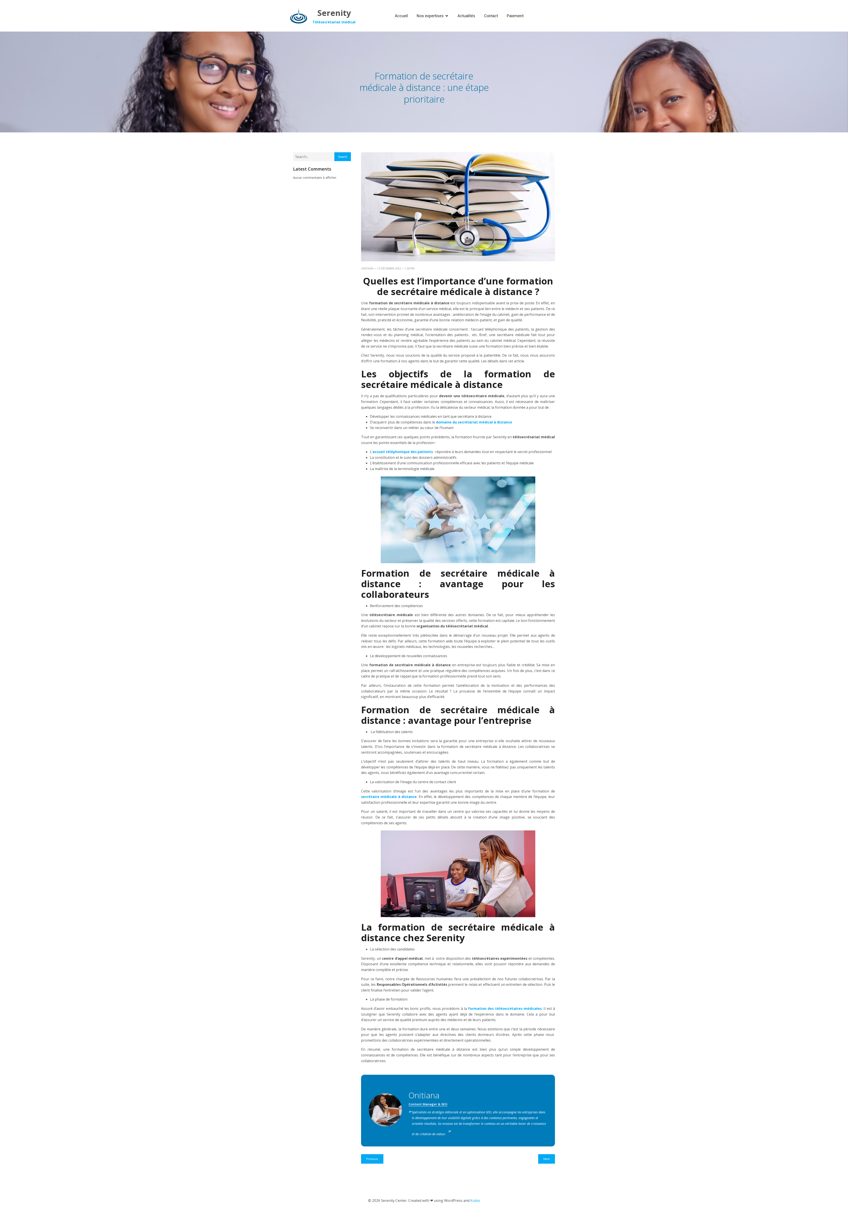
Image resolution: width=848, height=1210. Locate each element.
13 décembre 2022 (389, 268)
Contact (491, 15)
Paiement (515, 15)
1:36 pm (409, 268)
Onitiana (367, 268)
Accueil (401, 15)
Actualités (466, 15)
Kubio (475, 1200)
